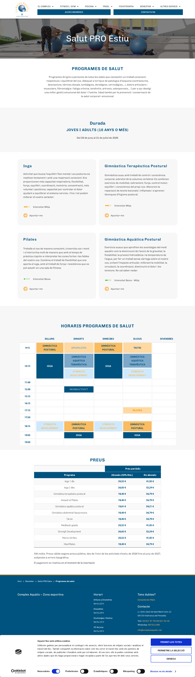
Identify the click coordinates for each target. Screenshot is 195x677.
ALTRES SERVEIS (169, 6)
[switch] (84, 671)
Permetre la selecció (171, 650)
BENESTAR (145, 6)
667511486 (154, 625)
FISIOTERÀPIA (126, 6)
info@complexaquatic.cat (150, 630)
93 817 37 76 (148, 621)
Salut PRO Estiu (45, 581)
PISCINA (89, 6)
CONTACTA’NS (148, 12)
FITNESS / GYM (68, 6)
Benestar (29, 581)
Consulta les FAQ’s (146, 600)
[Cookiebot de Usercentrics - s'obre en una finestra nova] (18, 671)
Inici (20, 581)
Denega (171, 659)
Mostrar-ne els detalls (161, 671)
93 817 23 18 (163, 621)
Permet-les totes (171, 642)
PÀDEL (106, 6)
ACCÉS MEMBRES (74, 12)
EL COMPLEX (44, 6)
